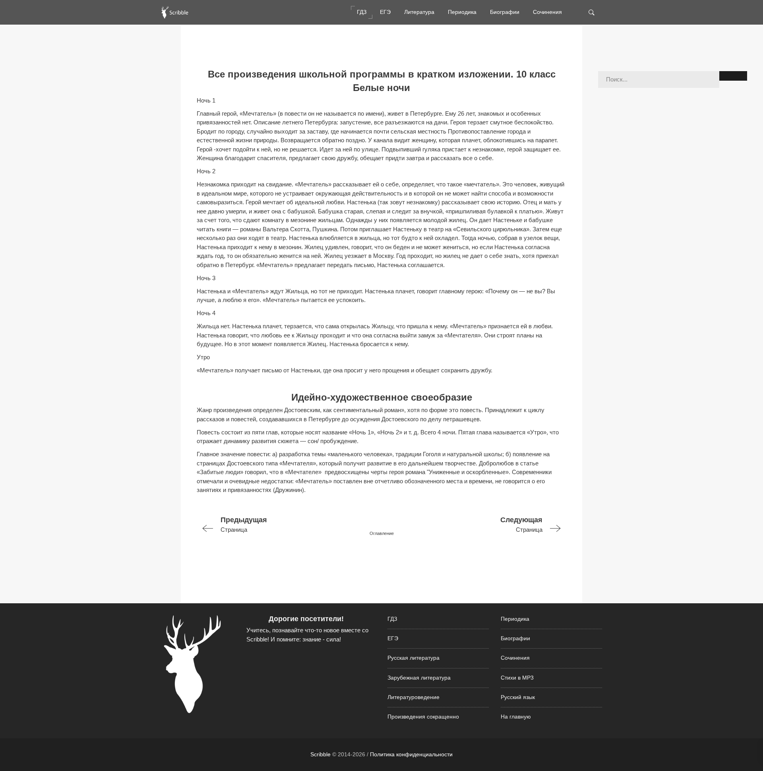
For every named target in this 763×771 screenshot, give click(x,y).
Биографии (504, 12)
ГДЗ (361, 12)
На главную (516, 717)
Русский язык (518, 697)
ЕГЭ (385, 12)
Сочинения (547, 12)
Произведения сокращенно (423, 717)
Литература (419, 12)
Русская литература (413, 658)
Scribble (320, 754)
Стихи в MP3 (517, 678)
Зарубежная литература (419, 678)
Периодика (462, 12)
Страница (244, 524)
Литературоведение (413, 697)
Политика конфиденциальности (411, 754)
